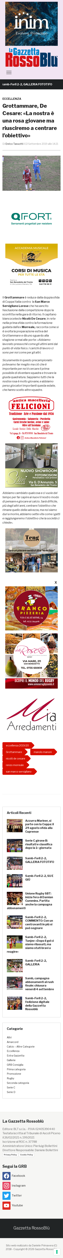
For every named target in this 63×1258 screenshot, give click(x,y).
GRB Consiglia (15, 1064)
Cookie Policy (26, 1154)
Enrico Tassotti (14, 143)
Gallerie (11, 1060)
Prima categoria (16, 1069)
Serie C (11, 1087)
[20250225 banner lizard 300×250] (31, 265)
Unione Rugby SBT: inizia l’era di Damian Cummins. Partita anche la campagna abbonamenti (30, 901)
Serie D (11, 1092)
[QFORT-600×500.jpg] (31, 218)
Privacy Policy (10, 1154)
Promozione (14, 1073)
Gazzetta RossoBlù (31, 1227)
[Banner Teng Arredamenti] (31, 550)
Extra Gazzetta (15, 1055)
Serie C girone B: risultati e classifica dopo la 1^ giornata (38, 844)
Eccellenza (11, 98)
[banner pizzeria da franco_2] (31, 608)
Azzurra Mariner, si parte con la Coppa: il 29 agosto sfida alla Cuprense (39, 826)
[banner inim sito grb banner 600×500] (31, 23)
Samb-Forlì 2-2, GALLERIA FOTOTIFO (39, 860)
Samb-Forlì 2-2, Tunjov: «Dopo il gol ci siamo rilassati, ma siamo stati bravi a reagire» (30, 944)
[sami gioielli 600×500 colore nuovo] (31, 465)
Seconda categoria (18, 1082)
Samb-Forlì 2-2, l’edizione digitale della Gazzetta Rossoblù (37, 1004)
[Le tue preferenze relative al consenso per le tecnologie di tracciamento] (57, 1251)
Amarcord (12, 1041)
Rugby (10, 1078)
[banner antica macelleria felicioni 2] (31, 417)
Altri (9, 1037)
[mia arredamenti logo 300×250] (31, 713)
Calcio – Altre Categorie (21, 1046)
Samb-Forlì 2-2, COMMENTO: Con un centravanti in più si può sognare (39, 922)
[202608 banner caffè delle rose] (31, 655)
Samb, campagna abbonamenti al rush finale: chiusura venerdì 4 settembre (39, 984)
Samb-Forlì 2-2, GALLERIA (36, 962)
